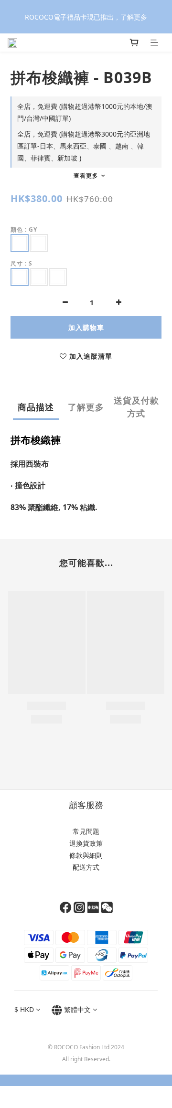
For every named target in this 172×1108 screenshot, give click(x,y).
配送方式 (86, 867)
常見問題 (86, 831)
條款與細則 (86, 855)
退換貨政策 (86, 843)
